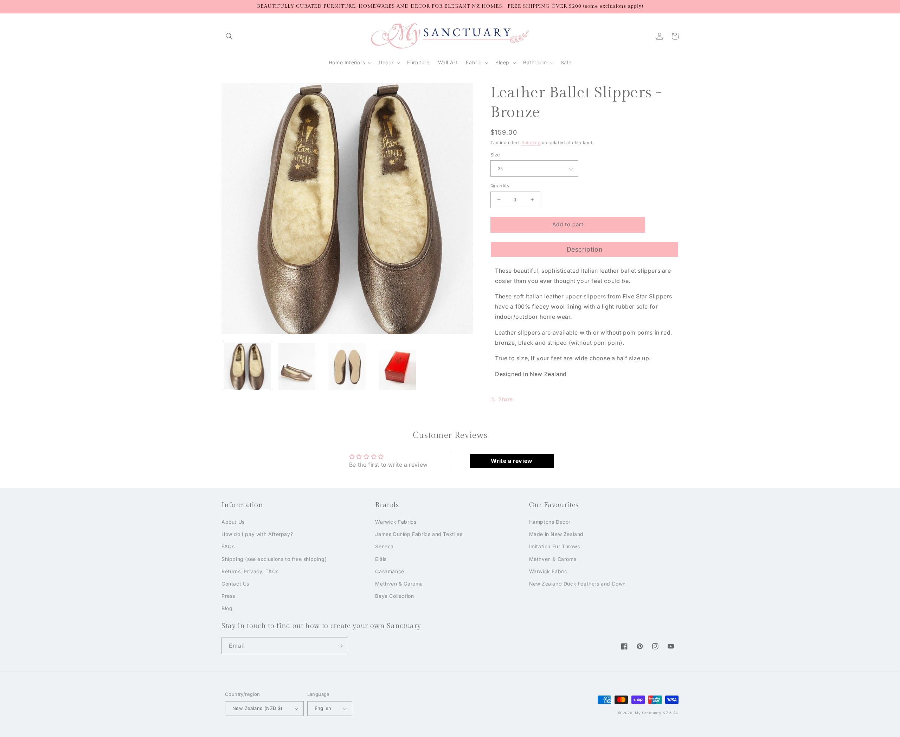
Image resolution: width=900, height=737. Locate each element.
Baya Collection (394, 596)
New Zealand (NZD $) (257, 708)
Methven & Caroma (399, 584)
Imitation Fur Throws (554, 546)
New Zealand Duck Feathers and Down (577, 584)
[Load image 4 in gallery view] (397, 366)
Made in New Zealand (556, 534)
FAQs (227, 546)
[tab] (584, 249)
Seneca (384, 546)
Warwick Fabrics (395, 522)
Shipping (531, 142)
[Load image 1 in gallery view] (246, 366)
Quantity (499, 185)
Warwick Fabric (548, 571)
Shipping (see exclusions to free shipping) (274, 559)
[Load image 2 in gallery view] (297, 366)
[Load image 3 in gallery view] (347, 366)
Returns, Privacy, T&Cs (249, 571)
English (323, 708)
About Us (233, 522)
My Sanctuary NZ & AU (657, 713)
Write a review (511, 460)
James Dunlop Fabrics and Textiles (418, 534)
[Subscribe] (340, 646)
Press (228, 596)
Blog (226, 608)
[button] (229, 36)
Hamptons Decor (550, 522)
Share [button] (506, 399)
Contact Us (235, 584)
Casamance (389, 571)
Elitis (381, 559)
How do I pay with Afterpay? (257, 534)
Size (495, 154)
